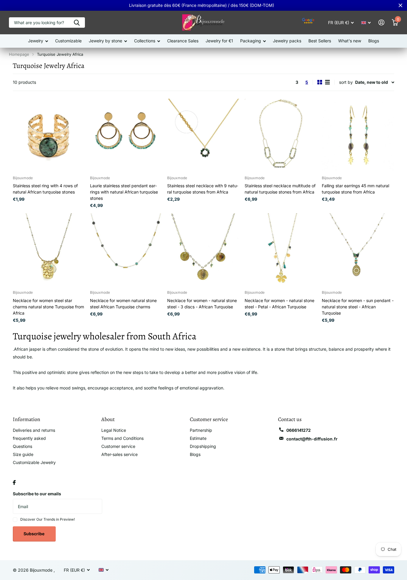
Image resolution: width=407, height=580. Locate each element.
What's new (349, 40)
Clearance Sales (182, 40)
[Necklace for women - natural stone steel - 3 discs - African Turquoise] (203, 249)
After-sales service (119, 454)
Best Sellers (319, 40)
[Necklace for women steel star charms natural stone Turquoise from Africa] (49, 249)
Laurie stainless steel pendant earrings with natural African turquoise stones (124, 192)
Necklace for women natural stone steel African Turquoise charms (123, 303)
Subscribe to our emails (37, 493)
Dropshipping (203, 446)
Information (26, 419)
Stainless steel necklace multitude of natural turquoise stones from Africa (280, 188)
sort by (346, 82)
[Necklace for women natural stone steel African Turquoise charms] (126, 249)
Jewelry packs (287, 40)
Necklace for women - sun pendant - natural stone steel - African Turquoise (358, 306)
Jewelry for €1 (219, 40)
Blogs (373, 40)
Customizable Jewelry (34, 462)
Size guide (23, 454)
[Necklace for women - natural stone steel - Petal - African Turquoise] (281, 249)
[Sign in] (381, 22)
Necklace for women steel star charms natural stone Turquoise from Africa (48, 306)
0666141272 (298, 430)
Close (400, 5)
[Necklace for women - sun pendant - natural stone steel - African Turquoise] (358, 249)
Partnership (201, 430)
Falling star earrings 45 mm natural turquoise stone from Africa (355, 188)
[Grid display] (319, 82)
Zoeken (77, 22)
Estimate (198, 438)
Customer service (118, 446)
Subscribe (34, 533)
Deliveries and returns (34, 430)
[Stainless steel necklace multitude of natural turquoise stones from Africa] (281, 135)
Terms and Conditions (122, 438)
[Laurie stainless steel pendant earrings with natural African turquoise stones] (126, 135)
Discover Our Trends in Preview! (47, 519)
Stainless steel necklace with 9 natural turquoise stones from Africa (202, 188)
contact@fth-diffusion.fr (312, 438)
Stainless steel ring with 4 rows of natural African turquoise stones (45, 188)
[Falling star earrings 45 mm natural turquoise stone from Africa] (358, 135)
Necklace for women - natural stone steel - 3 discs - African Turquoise (202, 303)
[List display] (327, 82)
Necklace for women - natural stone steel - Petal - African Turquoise (279, 303)
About (108, 419)
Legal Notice (113, 430)
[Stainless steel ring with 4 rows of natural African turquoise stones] (49, 135)
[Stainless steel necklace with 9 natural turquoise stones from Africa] (203, 135)
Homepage (19, 54)
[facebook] (14, 482)
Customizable (68, 40)
